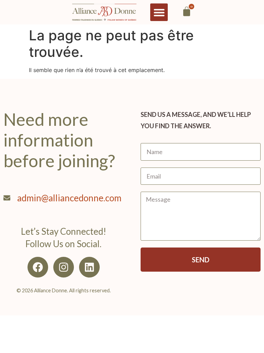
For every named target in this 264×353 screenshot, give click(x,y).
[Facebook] (38, 267)
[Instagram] (63, 267)
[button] (159, 12)
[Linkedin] (89, 267)
